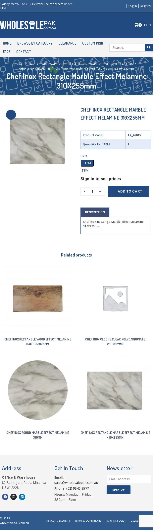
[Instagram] (13, 497)
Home (19, 64)
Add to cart (130, 191)
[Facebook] (5, 497)
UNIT (83, 156)
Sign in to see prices (100, 179)
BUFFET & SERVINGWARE (79, 64)
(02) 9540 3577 (77, 488)
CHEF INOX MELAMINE (34, 68)
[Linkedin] (22, 497)
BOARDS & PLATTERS (117, 64)
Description (95, 212)
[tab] (94, 212)
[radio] (87, 163)
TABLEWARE (48, 64)
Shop (31, 64)
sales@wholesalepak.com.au (76, 482)
